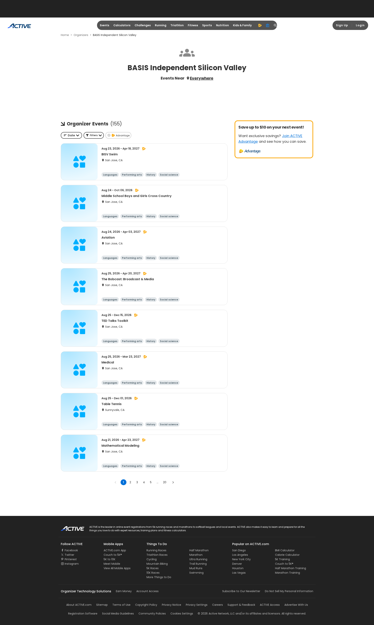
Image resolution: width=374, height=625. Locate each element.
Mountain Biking (157, 564)
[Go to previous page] (115, 482)
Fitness (193, 25)
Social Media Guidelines (118, 613)
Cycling (151, 559)
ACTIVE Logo (69, 527)
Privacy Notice (171, 605)
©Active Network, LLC (216, 613)
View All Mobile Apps (117, 568)
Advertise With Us (296, 605)
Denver (237, 564)
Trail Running (198, 564)
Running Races (156, 550)
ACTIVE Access (270, 605)
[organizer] (267, 25)
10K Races (153, 573)
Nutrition (222, 25)
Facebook (71, 550)
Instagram (72, 564)
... (157, 482)
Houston (237, 568)
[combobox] (71, 135)
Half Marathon (199, 550)
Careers (217, 605)
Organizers (81, 35)
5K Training (282, 559)
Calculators (122, 25)
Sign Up (342, 25)
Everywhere (201, 78)
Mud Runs (195, 568)
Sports (207, 25)
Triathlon (177, 25)
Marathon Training (287, 573)
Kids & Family (242, 25)
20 (164, 482)
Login (360, 25)
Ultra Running (198, 559)
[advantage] (259, 25)
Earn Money (124, 591)
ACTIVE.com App (115, 550)
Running (160, 25)
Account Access (147, 591)
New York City (241, 559)
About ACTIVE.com (79, 605)
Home (65, 35)
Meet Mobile (112, 564)
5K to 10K (109, 559)
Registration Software (82, 613)
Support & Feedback (241, 605)
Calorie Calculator (287, 555)
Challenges (143, 25)
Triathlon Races (157, 555)
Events (104, 25)
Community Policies (152, 613)
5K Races (152, 568)
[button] (94, 135)
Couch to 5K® (113, 555)
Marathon (196, 555)
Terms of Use (121, 605)
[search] (275, 25)
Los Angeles (240, 555)
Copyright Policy (146, 605)
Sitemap (102, 605)
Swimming (196, 573)
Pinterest (71, 559)
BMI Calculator (285, 550)
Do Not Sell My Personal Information (289, 591)
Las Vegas (239, 573)
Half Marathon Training (290, 568)
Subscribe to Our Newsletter (241, 591)
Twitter (69, 555)
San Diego (239, 550)
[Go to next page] (173, 482)
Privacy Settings (196, 605)
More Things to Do (158, 577)
